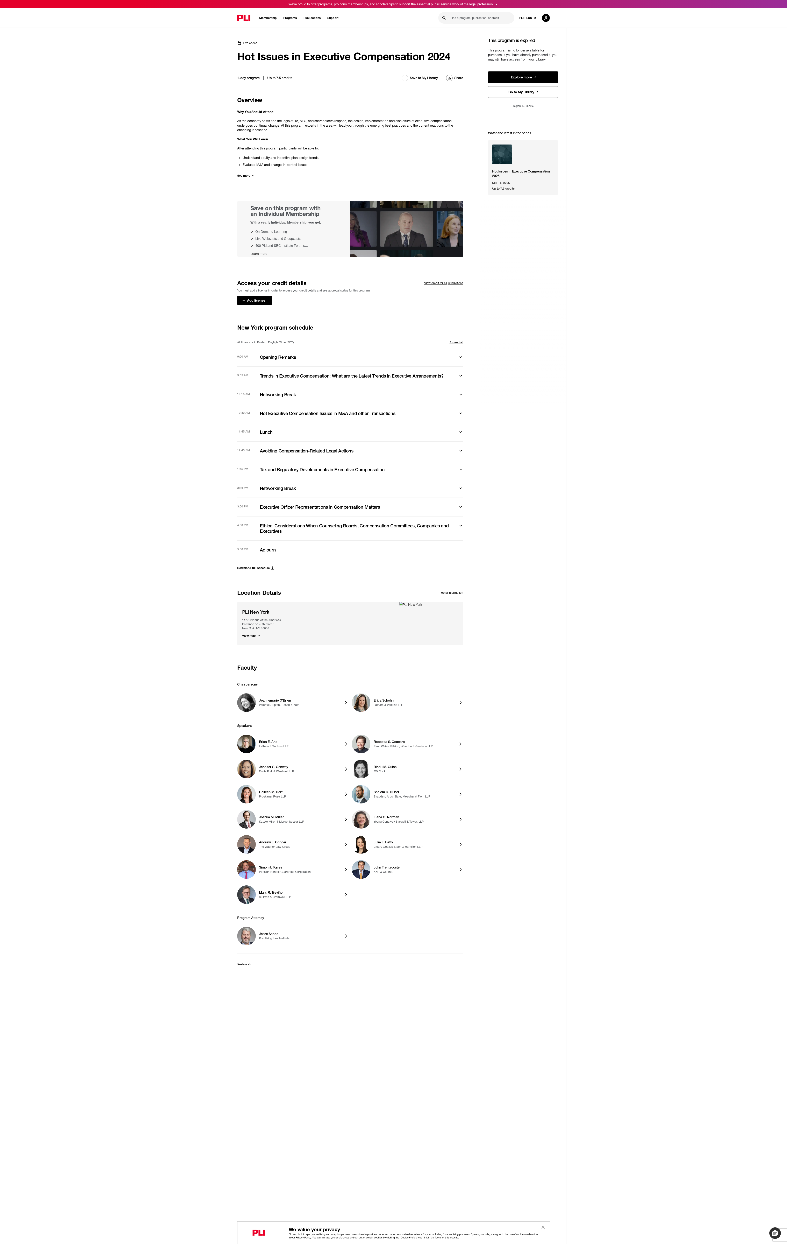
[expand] (496, 4)
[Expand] (460, 356)
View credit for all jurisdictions (443, 283)
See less (242, 964)
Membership (268, 18)
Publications (312, 18)
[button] (775, 1233)
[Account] (546, 18)
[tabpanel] (350, 453)
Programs (290, 18)
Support (332, 18)
